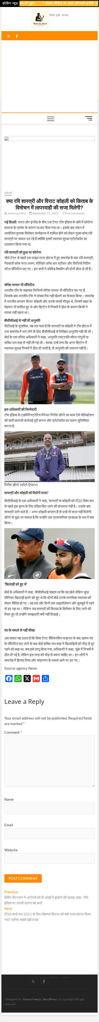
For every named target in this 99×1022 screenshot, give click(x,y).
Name (9, 799)
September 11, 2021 (45, 213)
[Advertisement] (49, 76)
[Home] (66, 977)
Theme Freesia (31, 999)
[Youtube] (55, 977)
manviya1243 (16, 213)
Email (8, 825)
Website (11, 850)
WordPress (50, 999)
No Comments (75, 213)
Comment (13, 732)
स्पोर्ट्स (8, 193)
